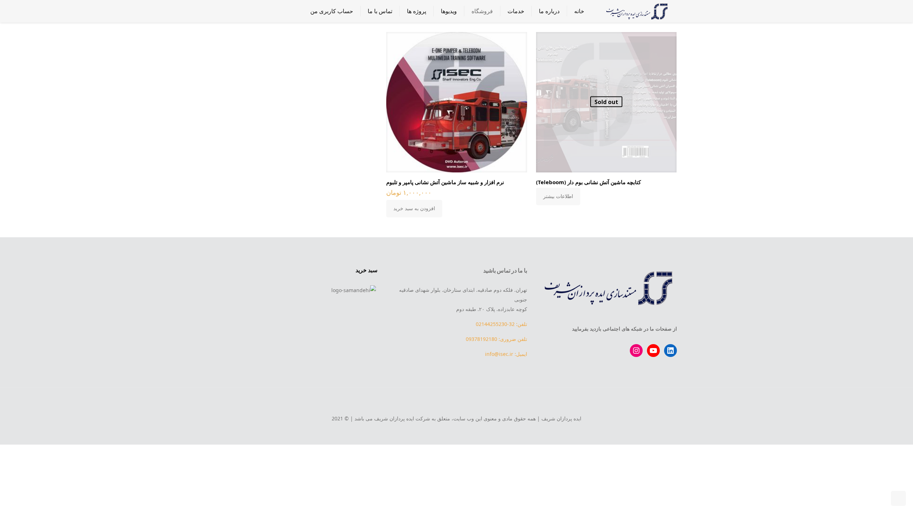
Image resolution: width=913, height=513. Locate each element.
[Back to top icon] (456, 402)
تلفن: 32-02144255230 (501, 324)
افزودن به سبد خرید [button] (414, 208)
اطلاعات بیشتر (558, 196)
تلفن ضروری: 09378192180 (496, 339)
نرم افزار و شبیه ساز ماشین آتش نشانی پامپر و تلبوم (445, 182)
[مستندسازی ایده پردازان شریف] (636, 11)
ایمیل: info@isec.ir (506, 354)
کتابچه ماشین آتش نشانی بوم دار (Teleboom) (588, 182)
